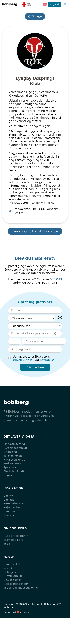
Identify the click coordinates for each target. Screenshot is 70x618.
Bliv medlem (35, 367)
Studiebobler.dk (14, 471)
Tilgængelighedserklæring (21, 587)
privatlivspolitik (23, 360)
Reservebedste (13, 503)
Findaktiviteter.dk (15, 443)
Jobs (7, 543)
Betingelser (11, 572)
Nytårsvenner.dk (14, 459)
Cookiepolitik (12, 579)
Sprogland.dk (12, 467)
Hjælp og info (12, 564)
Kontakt (9, 568)
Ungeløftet (11, 475)
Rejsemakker (12, 507)
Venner (8, 495)
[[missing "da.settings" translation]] (45, 4)
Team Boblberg (13, 539)
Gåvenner (10, 515)
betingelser (47, 360)
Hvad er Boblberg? (16, 535)
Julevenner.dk (13, 455)
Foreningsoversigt (15, 447)
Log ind (54, 4)
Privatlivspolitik (13, 575)
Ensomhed (10, 511)
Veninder (9, 499)
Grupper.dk (11, 451)
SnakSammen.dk (14, 463)
